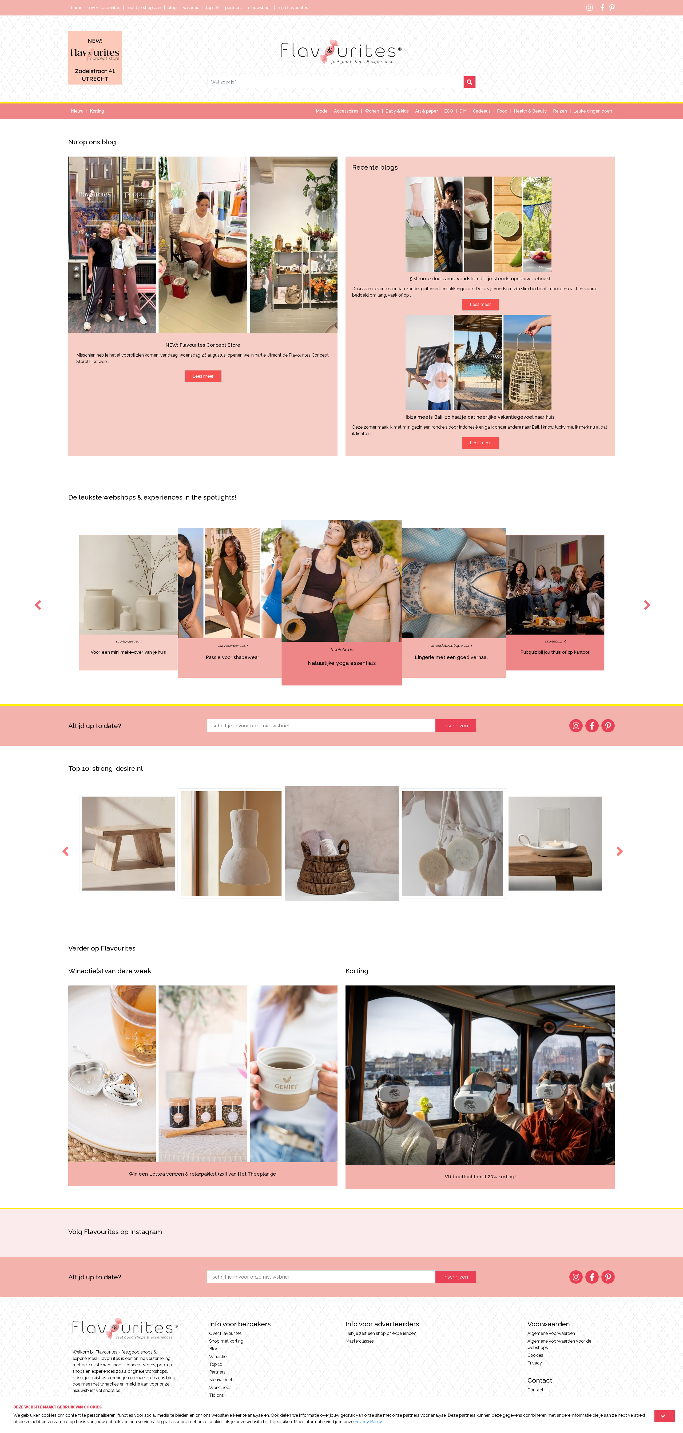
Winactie (191, 7)
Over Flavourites (104, 7)
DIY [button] (463, 111)
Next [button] (646, 600)
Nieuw (77, 111)
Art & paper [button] (426, 111)
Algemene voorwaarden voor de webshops (559, 1344)
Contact (535, 1389)
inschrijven (455, 725)
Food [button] (502, 111)
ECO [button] (448, 111)
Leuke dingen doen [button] (592, 111)
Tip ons (216, 1395)
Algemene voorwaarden (551, 1333)
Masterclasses (360, 1341)
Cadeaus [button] (482, 111)
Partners (233, 7)
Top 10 (212, 7)
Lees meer (203, 376)
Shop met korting (226, 1341)
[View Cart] (664, 1416)
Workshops (220, 1387)
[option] (128, 602)
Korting (97, 111)
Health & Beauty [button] (530, 111)
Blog (172, 7)
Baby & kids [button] (397, 111)
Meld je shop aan (144, 7)
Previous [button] (36, 600)
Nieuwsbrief (259, 7)
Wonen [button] (372, 111)
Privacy (534, 1363)
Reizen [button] (560, 111)
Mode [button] (322, 111)
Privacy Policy (368, 1421)
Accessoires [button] (346, 111)
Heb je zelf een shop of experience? (381, 1333)
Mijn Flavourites (293, 7)
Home (77, 7)
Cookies (535, 1355)
